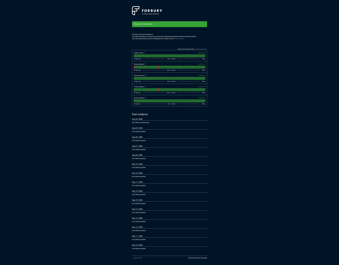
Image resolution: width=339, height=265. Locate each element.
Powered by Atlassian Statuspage (197, 258)
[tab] (135, 55)
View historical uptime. (201, 49)
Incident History (137, 258)
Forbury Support (179, 39)
